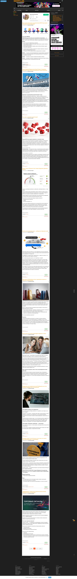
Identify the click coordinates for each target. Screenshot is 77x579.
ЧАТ (14, 13)
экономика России (35, 559)
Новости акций (16, 15)
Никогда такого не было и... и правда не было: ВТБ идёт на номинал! (57, 16)
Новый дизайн (3, 1)
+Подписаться (46, 14)
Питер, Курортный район (56, 17)
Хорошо (50, 577)
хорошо (46, 64)
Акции (27, 10)
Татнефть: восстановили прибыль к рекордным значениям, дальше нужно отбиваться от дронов (57, 19)
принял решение (30, 471)
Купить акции (57, 55)
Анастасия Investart (30, 71)
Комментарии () (24, 114)
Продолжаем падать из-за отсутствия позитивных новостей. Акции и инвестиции (57, 15)
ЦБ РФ (48, 558)
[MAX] (34, 552)
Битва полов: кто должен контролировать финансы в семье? (34, 333)
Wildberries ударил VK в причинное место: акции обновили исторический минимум (57, 20)
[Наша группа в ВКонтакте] (37, 552)
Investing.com (27, 92)
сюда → (40, 548)
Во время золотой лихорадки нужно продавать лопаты (57, 18)
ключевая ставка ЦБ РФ (28, 558)
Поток (14, 14)
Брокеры (48, 10)
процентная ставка (30, 486)
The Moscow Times (30, 102)
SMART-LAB (19, 1)
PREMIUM (15, 11)
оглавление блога (33, 18)
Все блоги (15, 12)
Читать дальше (25, 62)
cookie (46, 577)
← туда (31, 548)
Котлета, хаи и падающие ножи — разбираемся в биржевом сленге (35, 231)
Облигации (36, 10)
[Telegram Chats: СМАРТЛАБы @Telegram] (31, 552)
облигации (27, 163)
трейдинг (27, 64)
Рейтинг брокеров (56, 52)
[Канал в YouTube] (40, 552)
